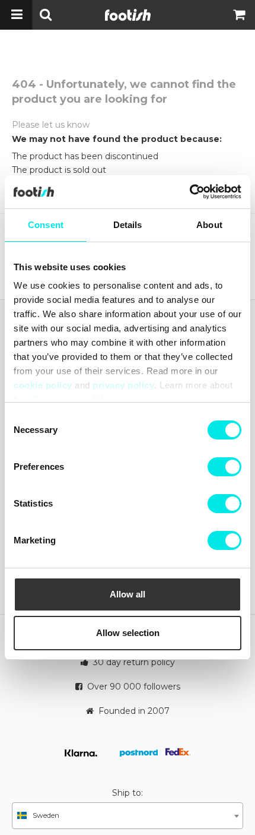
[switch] (224, 466)
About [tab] (209, 225)
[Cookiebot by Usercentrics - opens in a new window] (189, 192)
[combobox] (127, 815)
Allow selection (128, 633)
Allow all (127, 594)
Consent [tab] (45, 225)
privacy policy (123, 385)
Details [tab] (127, 225)
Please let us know (51, 124)
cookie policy (43, 385)
